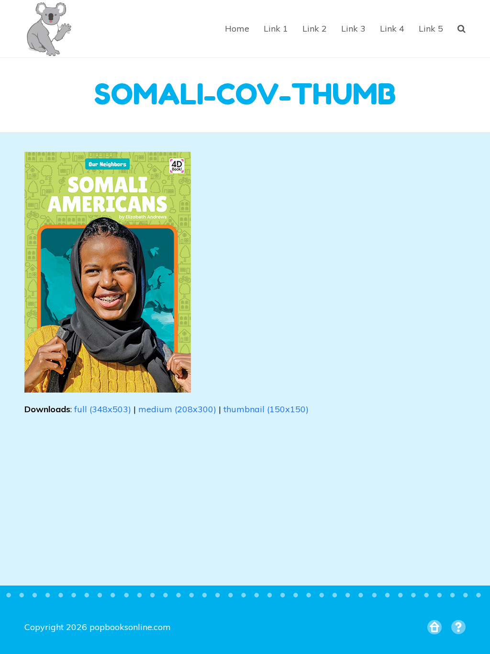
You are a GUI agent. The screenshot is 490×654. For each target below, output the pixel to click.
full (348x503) (102, 409)
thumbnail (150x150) (266, 409)
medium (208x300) (177, 409)
